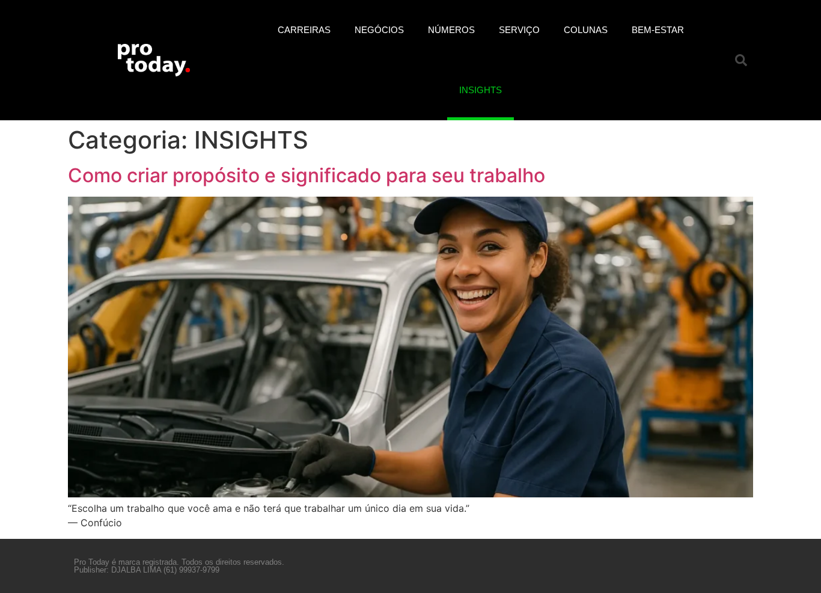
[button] (741, 60)
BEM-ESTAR (658, 30)
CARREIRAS (304, 30)
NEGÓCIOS (379, 30)
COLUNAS (586, 30)
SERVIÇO (519, 30)
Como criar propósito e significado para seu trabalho (306, 175)
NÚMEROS (451, 30)
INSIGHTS (480, 90)
